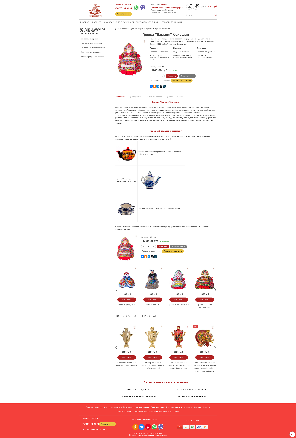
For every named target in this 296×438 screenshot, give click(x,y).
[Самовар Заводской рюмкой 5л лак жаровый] (127, 337)
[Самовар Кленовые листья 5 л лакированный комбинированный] (153, 337)
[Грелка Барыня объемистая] (205, 279)
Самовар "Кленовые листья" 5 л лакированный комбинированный (152, 365)
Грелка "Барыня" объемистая (204, 306)
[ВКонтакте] (151, 86)
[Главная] (116, 29)
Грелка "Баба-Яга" (152, 305)
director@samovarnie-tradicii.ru (94, 429)
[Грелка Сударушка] (127, 279)
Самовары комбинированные (93, 48)
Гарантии (169, 97)
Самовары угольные (147, 22)
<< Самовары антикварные (192, 396)
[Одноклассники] (154, 86)
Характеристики (135, 97)
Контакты (188, 407)
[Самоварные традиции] (95, 10)
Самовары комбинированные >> (139, 396)
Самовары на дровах (89, 39)
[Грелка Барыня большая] (130, 58)
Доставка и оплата (154, 97)
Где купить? (138, 411)
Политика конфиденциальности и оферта (104, 407)
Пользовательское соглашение (136, 407)
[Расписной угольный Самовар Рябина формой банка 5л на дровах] (179, 337)
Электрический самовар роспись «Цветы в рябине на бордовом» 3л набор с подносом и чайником (205, 366)
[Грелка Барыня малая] (179, 279)
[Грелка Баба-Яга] (153, 279)
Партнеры (148, 411)
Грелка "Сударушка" (126, 305)
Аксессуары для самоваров (131, 29)
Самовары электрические (118, 22)
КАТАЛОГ (96, 22)
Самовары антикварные (91, 52)
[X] (161, 86)
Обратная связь (158, 407)
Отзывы (180, 97)
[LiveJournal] (164, 86)
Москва (164, 4)
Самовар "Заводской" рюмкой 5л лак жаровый (126, 364)
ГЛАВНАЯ (84, 22)
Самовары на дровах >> (139, 390)
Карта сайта (173, 411)
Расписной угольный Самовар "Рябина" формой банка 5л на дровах (178, 365)
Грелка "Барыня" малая (179, 305)
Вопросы (206, 407)
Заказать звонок (123, 14)
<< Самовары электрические (192, 390)
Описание (120, 96)
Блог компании (160, 411)
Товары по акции (171, 22)
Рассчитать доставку (181, 80)
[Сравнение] (189, 6)
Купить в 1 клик (187, 76)
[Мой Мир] (157, 86)
